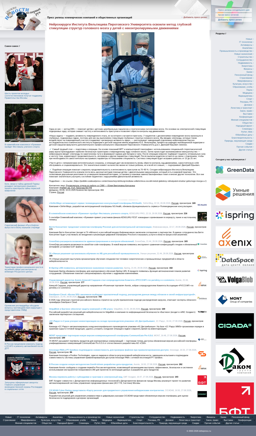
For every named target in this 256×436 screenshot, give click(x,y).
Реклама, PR (246, 102)
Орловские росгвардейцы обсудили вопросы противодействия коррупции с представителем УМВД (23, 307)
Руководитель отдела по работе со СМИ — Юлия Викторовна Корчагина (100, 185)
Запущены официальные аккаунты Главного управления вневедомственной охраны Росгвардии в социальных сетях (23, 385)
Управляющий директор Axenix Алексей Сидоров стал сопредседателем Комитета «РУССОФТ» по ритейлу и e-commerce (111, 280)
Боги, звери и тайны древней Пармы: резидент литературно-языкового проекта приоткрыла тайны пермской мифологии (22, 187)
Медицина (247, 93)
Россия (60, 192)
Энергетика (246, 66)
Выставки (247, 114)
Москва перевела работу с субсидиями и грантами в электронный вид (85, 377)
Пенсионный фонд (243, 75)
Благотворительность (242, 138)
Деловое (248, 105)
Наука (249, 90)
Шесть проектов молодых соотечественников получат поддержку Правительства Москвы (23, 95)
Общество (247, 123)
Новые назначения (243, 54)
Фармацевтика (245, 96)
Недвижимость (245, 63)
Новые (249, 39)
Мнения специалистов (241, 120)
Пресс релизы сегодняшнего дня (233, 10)
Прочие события (244, 147)
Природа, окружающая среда (238, 141)
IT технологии (245, 42)
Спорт (249, 99)
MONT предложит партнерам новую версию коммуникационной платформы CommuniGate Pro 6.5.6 (101, 335)
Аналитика (247, 48)
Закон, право (246, 111)
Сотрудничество (244, 60)
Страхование (246, 78)
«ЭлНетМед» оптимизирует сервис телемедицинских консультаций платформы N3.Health (95, 203)
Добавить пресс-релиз (195, 17)
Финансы (248, 69)
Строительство (245, 57)
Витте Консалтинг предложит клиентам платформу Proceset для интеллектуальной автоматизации (100, 227)
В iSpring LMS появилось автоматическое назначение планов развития (86, 268)
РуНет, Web (246, 132)
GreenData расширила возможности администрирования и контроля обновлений (91, 241)
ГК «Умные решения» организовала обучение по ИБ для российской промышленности (94, 253)
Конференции (245, 117)
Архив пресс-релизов (228, 15)
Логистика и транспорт (241, 108)
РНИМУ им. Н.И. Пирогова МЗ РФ (76, 188)
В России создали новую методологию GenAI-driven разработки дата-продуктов (90, 364)
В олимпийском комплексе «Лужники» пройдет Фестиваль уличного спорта (23, 145)
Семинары (247, 129)
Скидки (249, 144)
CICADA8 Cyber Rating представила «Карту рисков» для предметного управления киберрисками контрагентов (106, 390)
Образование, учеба (242, 87)
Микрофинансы (244, 81)
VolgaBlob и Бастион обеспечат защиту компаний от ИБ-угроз (81, 309)
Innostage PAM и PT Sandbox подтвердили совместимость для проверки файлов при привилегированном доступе (109, 350)
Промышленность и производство (236, 51)
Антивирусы (246, 45)
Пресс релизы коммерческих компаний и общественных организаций (89, 17)
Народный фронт (244, 126)
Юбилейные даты (244, 135)
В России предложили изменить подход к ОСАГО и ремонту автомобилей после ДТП (24, 346)
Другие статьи (245, 150)
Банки (249, 72)
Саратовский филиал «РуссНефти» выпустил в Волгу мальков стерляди (22, 226)
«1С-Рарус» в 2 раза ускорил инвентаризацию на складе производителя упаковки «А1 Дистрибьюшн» (102, 321)
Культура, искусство (242, 84)
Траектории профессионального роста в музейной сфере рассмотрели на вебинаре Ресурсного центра (24, 269)
